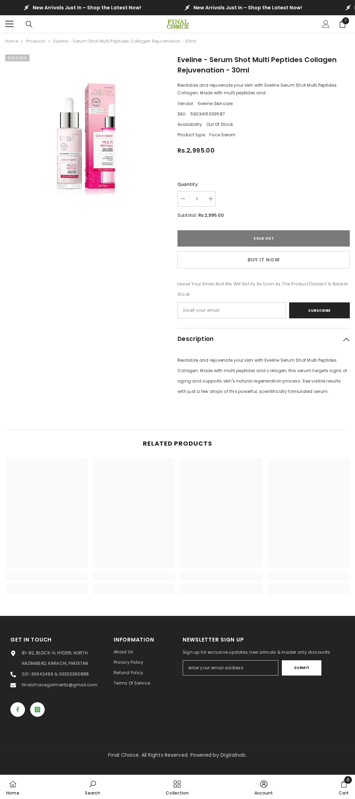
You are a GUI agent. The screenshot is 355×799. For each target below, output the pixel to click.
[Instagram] (37, 709)
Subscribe (319, 310)
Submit (302, 667)
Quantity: (188, 184)
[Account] (326, 24)
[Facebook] (17, 709)
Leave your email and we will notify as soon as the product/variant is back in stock (263, 289)
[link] (46, 576)
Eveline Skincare (215, 103)
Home (11, 41)
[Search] (29, 24)
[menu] (9, 24)
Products (35, 41)
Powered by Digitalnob (218, 754)
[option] (86, 135)
